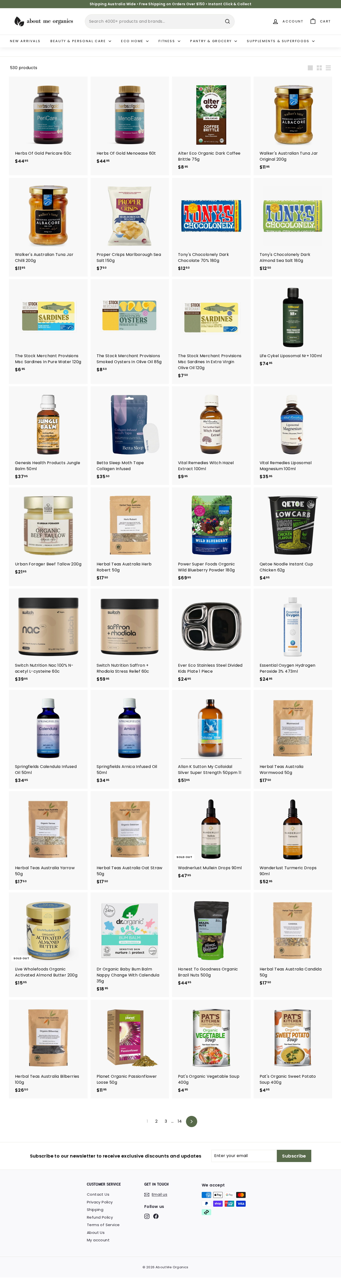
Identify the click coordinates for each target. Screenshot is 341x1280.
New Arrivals (25, 41)
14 (180, 1121)
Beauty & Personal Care (78, 41)
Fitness (167, 41)
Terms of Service (103, 1224)
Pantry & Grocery (211, 41)
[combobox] (160, 21)
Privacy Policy (100, 1202)
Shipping (95, 1209)
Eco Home (133, 41)
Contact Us (98, 1194)
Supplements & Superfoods (279, 41)
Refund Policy (100, 1217)
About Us (96, 1232)
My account (98, 1240)
